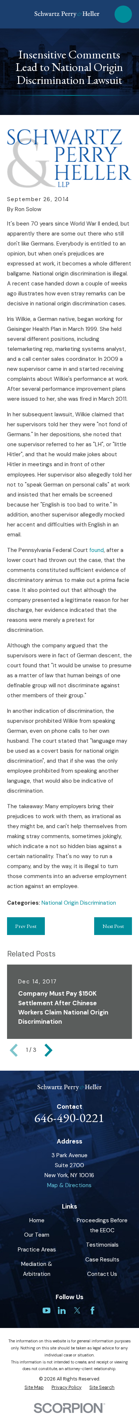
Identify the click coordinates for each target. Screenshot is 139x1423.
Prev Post (25, 925)
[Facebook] (92, 1310)
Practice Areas (37, 1249)
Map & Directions (69, 1185)
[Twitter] (77, 1310)
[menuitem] (34, 1387)
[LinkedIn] (62, 1310)
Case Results (102, 1259)
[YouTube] (46, 1310)
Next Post (113, 925)
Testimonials (102, 1244)
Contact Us (102, 1274)
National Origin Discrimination (79, 903)
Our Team (36, 1235)
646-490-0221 (69, 1117)
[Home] (66, 14)
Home (36, 1220)
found (96, 550)
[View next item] (48, 1050)
